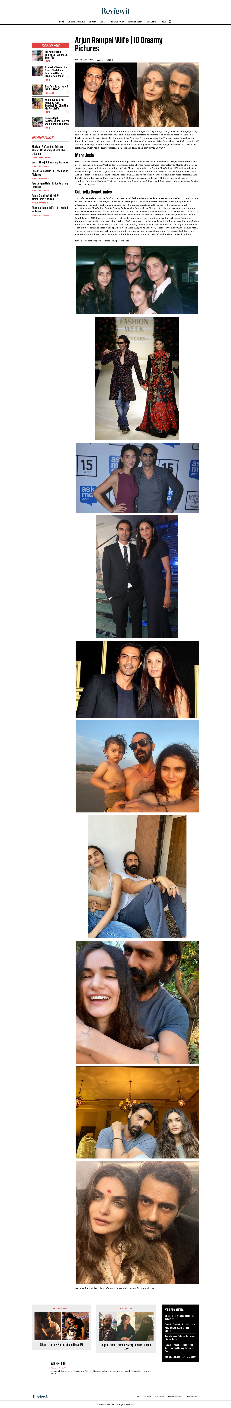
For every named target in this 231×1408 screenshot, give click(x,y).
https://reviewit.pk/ (58, 1368)
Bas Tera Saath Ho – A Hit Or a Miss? (56, 88)
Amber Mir (88, 60)
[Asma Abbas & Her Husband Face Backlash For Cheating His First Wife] (37, 103)
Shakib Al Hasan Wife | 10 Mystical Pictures (50, 209)
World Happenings (41, 166)
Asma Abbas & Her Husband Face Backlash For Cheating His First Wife (57, 104)
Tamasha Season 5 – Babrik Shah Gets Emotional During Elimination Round (56, 72)
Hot (47, 61)
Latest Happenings (41, 157)
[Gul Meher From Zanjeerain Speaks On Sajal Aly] (37, 55)
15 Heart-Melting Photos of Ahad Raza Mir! (61, 1344)
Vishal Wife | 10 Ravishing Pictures (50, 162)
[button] (170, 21)
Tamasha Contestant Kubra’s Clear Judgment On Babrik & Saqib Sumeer (180, 1327)
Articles (49, 93)
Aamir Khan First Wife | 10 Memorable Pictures (45, 197)
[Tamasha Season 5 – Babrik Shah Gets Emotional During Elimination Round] (37, 71)
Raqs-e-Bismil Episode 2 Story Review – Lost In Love (126, 1346)
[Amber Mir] (42, 1368)
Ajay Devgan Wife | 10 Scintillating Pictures (50, 185)
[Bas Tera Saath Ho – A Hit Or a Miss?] (37, 89)
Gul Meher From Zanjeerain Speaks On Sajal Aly (56, 54)
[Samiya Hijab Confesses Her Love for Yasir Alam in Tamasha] (37, 122)
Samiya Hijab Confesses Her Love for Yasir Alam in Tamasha (57, 121)
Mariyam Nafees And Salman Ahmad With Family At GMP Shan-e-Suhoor (49, 150)
